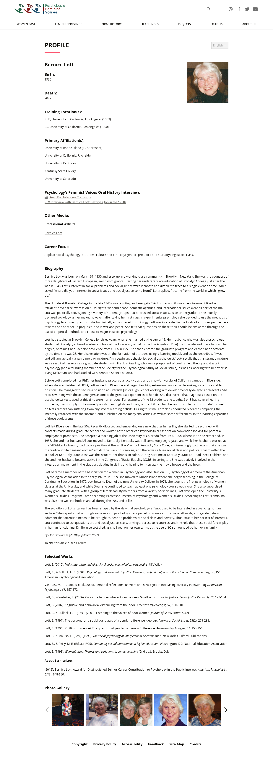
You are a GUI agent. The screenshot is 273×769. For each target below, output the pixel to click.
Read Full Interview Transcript (70, 197)
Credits (81, 543)
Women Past (26, 24)
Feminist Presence (68, 24)
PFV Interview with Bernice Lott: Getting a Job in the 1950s (85, 202)
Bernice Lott (53, 233)
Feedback (156, 744)
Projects (184, 24)
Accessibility (132, 744)
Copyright (80, 744)
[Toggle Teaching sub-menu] (158, 24)
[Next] (225, 710)
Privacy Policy (104, 744)
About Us (249, 24)
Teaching (149, 24)
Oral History (112, 24)
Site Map (176, 744)
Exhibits (216, 24)
